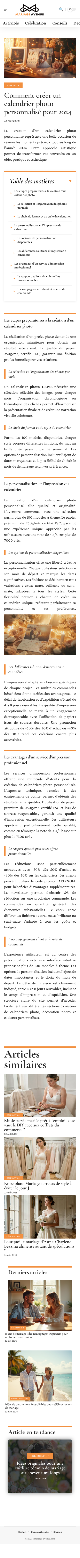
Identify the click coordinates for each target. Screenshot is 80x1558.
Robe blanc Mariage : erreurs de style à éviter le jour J (38, 1186)
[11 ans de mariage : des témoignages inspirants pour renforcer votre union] (40, 1305)
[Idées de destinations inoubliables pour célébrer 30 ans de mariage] (40, 1375)
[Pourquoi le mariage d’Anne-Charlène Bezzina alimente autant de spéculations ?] (40, 1217)
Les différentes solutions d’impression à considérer (41, 252)
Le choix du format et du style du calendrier (44, 216)
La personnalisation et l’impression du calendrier (38, 227)
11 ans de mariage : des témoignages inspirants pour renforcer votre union (36, 1335)
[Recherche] (61, 9)
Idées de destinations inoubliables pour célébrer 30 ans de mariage (38, 1405)
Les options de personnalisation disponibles (36, 240)
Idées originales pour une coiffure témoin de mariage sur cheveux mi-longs (40, 1468)
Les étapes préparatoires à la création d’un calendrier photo (40, 192)
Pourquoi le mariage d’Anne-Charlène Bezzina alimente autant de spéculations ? (39, 1246)
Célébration (14, 1115)
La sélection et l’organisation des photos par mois (42, 205)
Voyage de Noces (20, 1399)
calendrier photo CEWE (32, 386)
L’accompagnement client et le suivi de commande (41, 291)
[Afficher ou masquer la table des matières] (63, 181)
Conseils (13, 85)
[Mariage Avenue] (29, 9)
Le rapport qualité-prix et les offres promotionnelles (38, 278)
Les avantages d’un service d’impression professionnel (39, 265)
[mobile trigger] (7, 9)
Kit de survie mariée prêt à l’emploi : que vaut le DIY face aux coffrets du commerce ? (39, 1125)
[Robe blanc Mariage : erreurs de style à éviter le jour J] (40, 1158)
